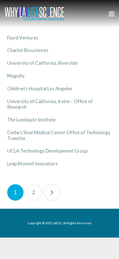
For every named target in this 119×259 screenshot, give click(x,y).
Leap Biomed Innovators (32, 163)
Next (52, 192)
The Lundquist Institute (31, 120)
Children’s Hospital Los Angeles (39, 88)
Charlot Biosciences (27, 50)
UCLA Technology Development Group (47, 151)
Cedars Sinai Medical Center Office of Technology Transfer (58, 135)
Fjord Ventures (22, 38)
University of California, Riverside (42, 63)
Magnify (16, 76)
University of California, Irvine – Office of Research (50, 104)
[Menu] (111, 14)
